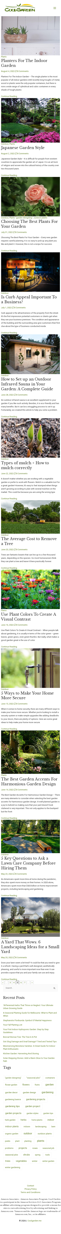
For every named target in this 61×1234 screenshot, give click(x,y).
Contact (30, 1185)
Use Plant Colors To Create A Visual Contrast (28, 616)
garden (49, 1084)
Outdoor (4, 144)
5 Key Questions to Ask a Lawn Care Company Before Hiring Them (28, 863)
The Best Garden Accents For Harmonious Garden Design (29, 781)
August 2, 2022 (8, 153)
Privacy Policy (31, 1189)
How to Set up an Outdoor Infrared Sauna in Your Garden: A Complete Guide (27, 384)
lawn (53, 1127)
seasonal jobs (11, 1154)
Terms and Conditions (30, 1192)
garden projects (13, 1113)
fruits (37, 1085)
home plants (37, 1120)
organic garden (11, 1134)
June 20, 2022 (7, 549)
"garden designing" (24, 218)
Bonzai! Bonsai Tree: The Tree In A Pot (20, 1037)
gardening (47, 1092)
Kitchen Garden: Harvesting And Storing (21, 1053)
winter (34, 1161)
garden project (32, 1106)
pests (7, 1141)
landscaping (40, 1126)
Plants (4, 57)
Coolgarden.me (35, 1220)
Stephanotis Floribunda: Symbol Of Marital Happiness (27, 1020)
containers (50, 1078)
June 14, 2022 (7, 789)
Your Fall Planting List (12, 1025)
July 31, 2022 (7, 232)
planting (27, 1141)
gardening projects (35, 1099)
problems (9, 1148)
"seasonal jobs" (33, 1078)
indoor (51, 1119)
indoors (27, 1127)
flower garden (11, 1085)
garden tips (48, 1113)
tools (47, 1155)
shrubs (26, 1154)
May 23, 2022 (7, 874)
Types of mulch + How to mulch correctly (25, 465)
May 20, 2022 (7, 957)
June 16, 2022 (7, 625)
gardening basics (13, 1099)
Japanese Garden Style (23, 147)
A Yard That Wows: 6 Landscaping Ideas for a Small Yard (30, 947)
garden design (29, 1092)
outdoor (28, 1133)
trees (7, 1161)
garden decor (11, 1092)
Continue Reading (9, 96)
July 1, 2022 (6, 307)
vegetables (21, 1161)
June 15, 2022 (7, 704)
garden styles (32, 1113)
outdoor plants (40, 218)
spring (37, 1155)
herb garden (10, 1120)
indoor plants (12, 1126)
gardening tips (12, 1106)
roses (35, 1148)
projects (23, 1148)
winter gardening (12, 1167)
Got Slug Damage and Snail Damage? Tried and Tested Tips (30, 1041)
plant (17, 1141)
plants (40, 1140)
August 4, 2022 (8, 71)
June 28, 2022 (7, 395)
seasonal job (48, 1148)
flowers (26, 1084)
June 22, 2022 (7, 473)
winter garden (48, 1161)
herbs (23, 1120)
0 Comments (23, 71)
